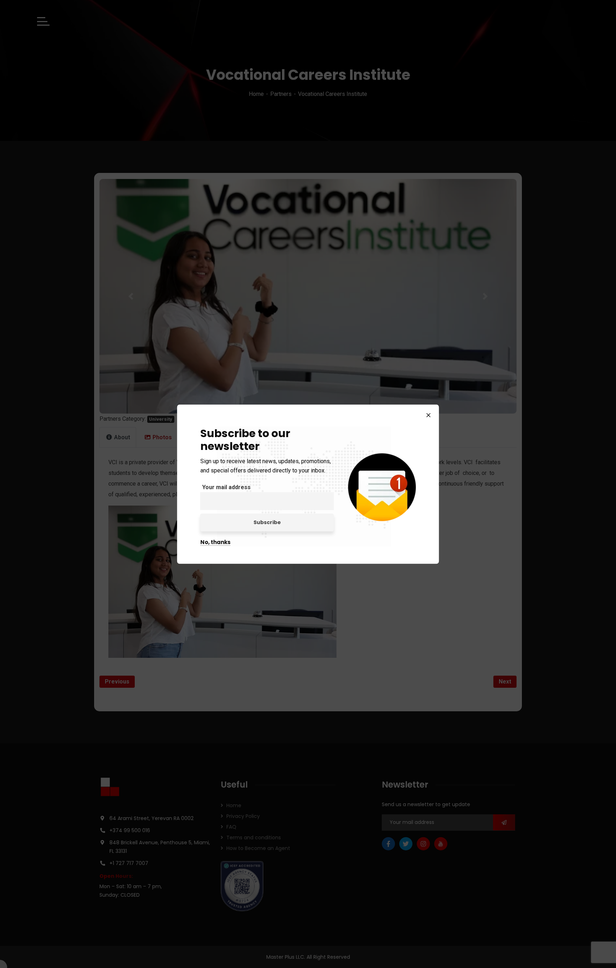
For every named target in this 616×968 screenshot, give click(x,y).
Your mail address (226, 486)
